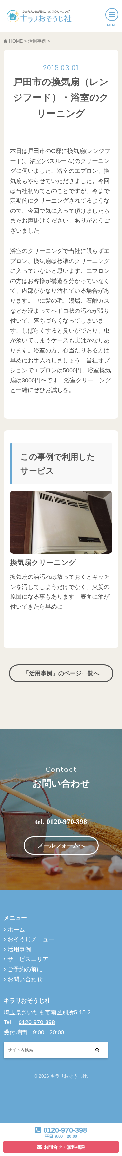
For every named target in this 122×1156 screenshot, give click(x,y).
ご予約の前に (25, 969)
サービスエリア (27, 959)
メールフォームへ (61, 845)
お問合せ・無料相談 (64, 1147)
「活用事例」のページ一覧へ (61, 673)
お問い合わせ (25, 979)
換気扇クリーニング (43, 562)
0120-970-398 (67, 822)
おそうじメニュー (30, 939)
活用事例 (19, 949)
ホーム (16, 929)
